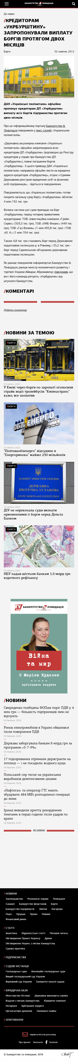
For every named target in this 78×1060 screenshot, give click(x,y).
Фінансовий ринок (16, 919)
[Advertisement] (32, 860)
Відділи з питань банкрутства (22, 1000)
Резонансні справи (37, 898)
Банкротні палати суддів (50, 981)
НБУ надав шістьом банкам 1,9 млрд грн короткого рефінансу (37, 576)
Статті (10, 928)
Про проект (25, 1042)
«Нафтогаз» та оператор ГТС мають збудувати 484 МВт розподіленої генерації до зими (37, 794)
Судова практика (15, 948)
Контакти (38, 1042)
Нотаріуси (11, 1005)
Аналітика (11, 933)
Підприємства (16, 957)
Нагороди (56, 909)
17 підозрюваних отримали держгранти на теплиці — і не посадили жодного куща (37, 761)
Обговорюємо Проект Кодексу (23, 938)
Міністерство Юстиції (18, 995)
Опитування (14, 1019)
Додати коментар (15, 310)
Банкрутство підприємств (20, 909)
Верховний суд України (19, 981)
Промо (33, 914)
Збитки (43, 909)
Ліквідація (59, 898)
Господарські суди (16, 971)
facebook (53, 1042)
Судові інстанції (17, 966)
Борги (12, 343)
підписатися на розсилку (43, 1034)
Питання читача (59, 933)
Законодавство (14, 898)
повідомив (61, 272)
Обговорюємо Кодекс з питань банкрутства (30, 943)
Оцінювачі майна (46, 1011)
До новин (9, 14)
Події (9, 914)
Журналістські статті (33, 933)
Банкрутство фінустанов (32, 903)
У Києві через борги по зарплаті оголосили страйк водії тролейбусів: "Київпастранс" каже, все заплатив (38, 391)
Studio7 (67, 1054)
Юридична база (17, 990)
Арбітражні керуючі (32, 1005)
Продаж (20, 914)
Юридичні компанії (55, 1000)
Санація (10, 903)
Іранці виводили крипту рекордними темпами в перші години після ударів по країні (36, 814)
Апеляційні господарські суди (48, 971)
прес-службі (44, 130)
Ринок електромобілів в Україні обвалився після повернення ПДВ (36, 729)
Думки (48, 938)
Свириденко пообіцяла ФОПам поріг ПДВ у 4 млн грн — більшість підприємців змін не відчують (39, 712)
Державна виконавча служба (51, 995)
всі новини (39, 830)
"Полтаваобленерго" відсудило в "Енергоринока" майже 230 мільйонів (34, 453)
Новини (11, 893)
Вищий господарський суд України (25, 976)
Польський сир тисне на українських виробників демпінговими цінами (32, 777)
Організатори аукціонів (19, 1011)
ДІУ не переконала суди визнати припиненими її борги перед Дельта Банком (33, 514)
